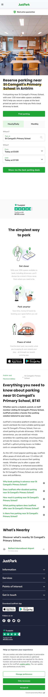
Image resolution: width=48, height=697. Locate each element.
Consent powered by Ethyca (34, 693)
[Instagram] (8, 620)
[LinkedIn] (18, 620)
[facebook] (3, 620)
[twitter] (13, 620)
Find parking (24, 114)
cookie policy (25, 664)
